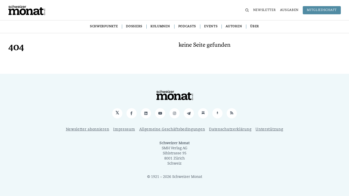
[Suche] (247, 10)
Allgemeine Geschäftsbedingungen (172, 129)
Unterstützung (269, 129)
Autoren (234, 26)
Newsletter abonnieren (87, 129)
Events (210, 26)
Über (254, 26)
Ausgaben (289, 10)
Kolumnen (160, 26)
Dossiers (134, 26)
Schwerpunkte (104, 26)
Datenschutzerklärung (230, 129)
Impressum (124, 129)
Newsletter (264, 10)
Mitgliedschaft (322, 10)
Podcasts (187, 26)
